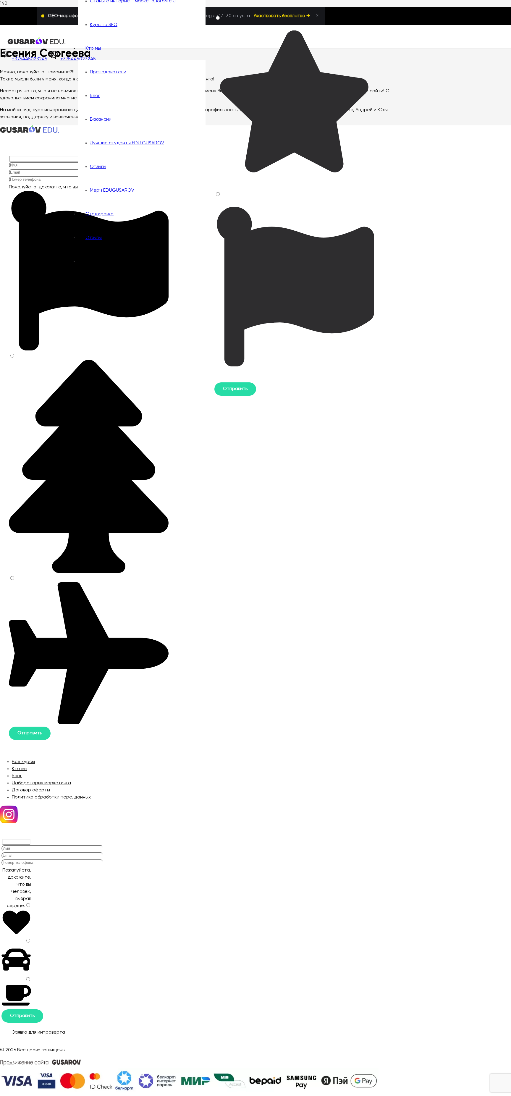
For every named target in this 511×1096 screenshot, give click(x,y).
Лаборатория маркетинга (41, 783)
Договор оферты (31, 790)
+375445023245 (29, 59)
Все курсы (23, 761)
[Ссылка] (36, 43)
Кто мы (19, 769)
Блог (17, 776)
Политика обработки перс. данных (51, 797)
